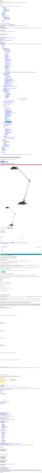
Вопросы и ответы (6, 145)
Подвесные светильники (8, 129)
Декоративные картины (8, 110)
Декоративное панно (8, 112)
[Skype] (6, 161)
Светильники (7, 130)
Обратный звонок (2, 26)
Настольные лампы (8, 56)
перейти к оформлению (3, 40)
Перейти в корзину (3, 461)
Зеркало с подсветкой (8, 60)
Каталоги (3, 11)
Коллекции (3, 436)
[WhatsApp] (5, 161)
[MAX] (7, 161)
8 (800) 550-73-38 (2, 443)
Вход (2, 439)
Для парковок (7, 96)
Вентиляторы (7, 59)
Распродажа (3, 126)
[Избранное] (1, 160)
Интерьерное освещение (5, 48)
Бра (5, 53)
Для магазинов (7, 95)
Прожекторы (7, 83)
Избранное (3, 441)
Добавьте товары (2, 34)
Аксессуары (7, 81)
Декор (4, 106)
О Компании (4, 12)
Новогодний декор (8, 121)
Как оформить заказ (6, 9)
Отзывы (12, 242)
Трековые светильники (8, 132)
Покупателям (4, 7)
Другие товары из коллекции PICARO (5, 389)
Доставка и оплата (11, 163)
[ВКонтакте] (0, 161)
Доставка (3, 425)
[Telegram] (4, 161)
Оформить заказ (3, 457)
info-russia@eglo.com (13, 443)
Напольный (7, 67)
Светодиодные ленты (8, 58)
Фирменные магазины (7, 17)
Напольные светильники (8, 79)
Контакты (3, 16)
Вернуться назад (6, 49)
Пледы (6, 117)
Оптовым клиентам (4, 15)
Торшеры (6, 55)
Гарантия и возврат (21, 242)
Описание (10, 242)
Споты (6, 57)
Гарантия (3, 13)
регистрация (3, 21)
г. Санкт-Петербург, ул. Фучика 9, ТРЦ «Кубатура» (7, 419)
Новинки (4, 46)
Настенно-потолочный (8, 65)
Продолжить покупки (3, 450)
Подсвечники (7, 113)
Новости (3, 427)
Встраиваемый (7, 68)
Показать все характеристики (4, 254)
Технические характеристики (5, 163)
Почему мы (25, 242)
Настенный (6, 66)
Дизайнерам (3, 14)
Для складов (7, 97)
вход (2, 20)
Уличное (3, 432)
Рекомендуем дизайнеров (7, 19)
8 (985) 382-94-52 (2, 42)
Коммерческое (6, 91)
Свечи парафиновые (8, 119)
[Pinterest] (1, 161)
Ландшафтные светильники (9, 82)
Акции (3, 47)
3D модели (3, 148)
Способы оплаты (4, 426)
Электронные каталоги (7, 10)
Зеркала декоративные (8, 116)
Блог (2, 428)
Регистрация (3, 152)
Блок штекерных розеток (8, 80)
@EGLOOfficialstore (18, 443)
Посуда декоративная (8, 114)
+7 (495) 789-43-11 (7, 443)
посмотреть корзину (10, 40)
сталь (40, 247)
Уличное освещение (6, 74)
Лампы (6, 61)
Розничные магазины (7, 18)
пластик (38, 247)
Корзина (3, 440)
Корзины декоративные (8, 111)
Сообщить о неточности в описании (5, 255)
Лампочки (6, 134)
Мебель (6, 120)
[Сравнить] (5, 160)
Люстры (6, 54)
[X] (3, 161)
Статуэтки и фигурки (8, 115)
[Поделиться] (3, 160)
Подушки (6, 118)
